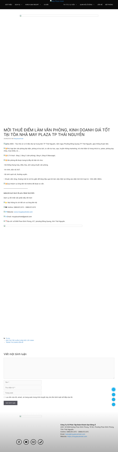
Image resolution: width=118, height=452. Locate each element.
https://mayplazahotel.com (77, 436)
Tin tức (8, 338)
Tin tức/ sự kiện (69, 4)
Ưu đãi (46, 4)
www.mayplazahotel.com (23, 212)
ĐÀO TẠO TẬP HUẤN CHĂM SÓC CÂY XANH (20, 340)
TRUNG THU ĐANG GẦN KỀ (14, 342)
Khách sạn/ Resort (32, 4)
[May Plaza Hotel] (57, 1)
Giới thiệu (8, 4)
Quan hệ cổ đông (86, 4)
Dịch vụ (17, 4)
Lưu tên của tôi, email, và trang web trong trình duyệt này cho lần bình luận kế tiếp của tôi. (39, 397)
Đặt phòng (109, 4)
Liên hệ (99, 4)
